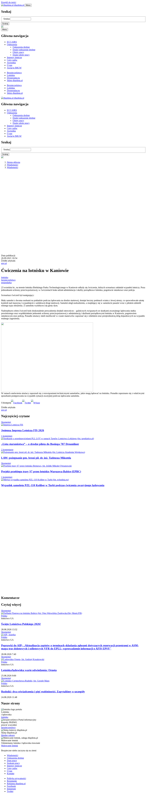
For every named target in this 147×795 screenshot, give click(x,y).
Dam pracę (12, 760)
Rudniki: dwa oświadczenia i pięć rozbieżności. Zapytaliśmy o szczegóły (43, 691)
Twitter (10, 791)
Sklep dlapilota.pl (15, 80)
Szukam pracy (13, 763)
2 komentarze (7, 449)
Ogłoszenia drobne (21, 47)
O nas (9, 65)
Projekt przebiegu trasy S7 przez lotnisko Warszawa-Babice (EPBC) (41, 471)
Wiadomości (12, 165)
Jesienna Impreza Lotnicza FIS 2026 (22, 430)
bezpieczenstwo (8, 727)
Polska (4, 616)
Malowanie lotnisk (9, 745)
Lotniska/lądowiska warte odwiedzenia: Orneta (29, 670)
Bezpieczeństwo (14, 72)
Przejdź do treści (8, 2)
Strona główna (13, 162)
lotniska (4, 277)
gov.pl (4, 263)
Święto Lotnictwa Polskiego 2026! (21, 624)
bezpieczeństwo (8, 280)
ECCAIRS (12, 42)
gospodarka (6, 282)
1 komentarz (6, 436)
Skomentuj (6, 422)
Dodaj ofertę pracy (21, 55)
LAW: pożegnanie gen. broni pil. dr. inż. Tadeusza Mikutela (36, 457)
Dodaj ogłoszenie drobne (24, 49)
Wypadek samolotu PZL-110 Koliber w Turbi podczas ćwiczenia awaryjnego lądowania (52, 485)
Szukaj (6, 19)
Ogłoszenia (12, 44)
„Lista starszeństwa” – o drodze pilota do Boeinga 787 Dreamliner (40, 444)
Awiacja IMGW (14, 68)
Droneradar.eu (13, 78)
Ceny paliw (12, 60)
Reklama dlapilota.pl (16, 783)
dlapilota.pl (19, 5)
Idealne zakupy (8, 735)
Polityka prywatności (16, 778)
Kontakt (10, 773)
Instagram (11, 789)
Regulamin (12, 781)
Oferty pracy (18, 52)
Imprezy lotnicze (14, 57)
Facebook (11, 786)
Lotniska (11, 75)
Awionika (11, 62)
